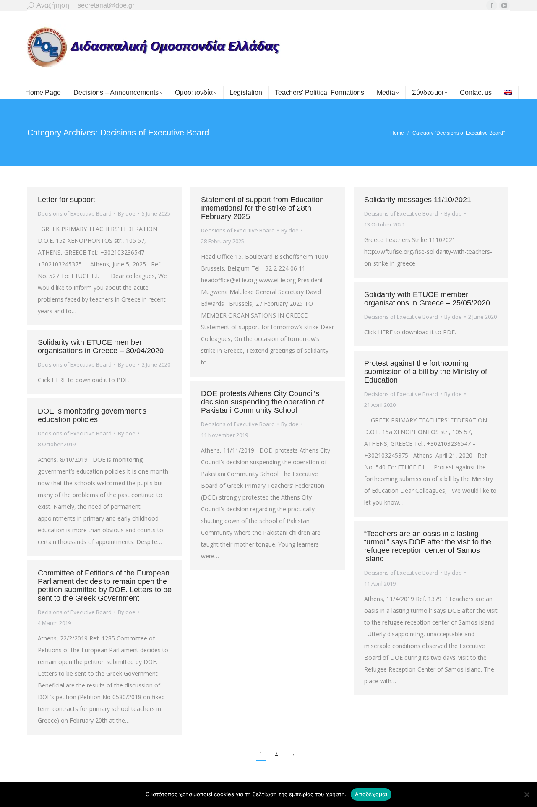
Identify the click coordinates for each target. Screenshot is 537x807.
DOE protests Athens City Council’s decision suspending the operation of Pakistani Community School (262, 401)
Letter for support (66, 199)
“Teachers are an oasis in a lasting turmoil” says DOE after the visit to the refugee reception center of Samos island (427, 546)
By (127, 213)
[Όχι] (526, 794)
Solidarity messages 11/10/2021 (417, 199)
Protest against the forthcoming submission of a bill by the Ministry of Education (425, 371)
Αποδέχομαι (371, 794)
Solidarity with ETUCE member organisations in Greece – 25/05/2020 (427, 298)
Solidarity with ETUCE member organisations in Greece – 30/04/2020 (101, 346)
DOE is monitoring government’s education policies (92, 415)
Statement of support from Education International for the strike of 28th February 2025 (262, 208)
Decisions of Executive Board (75, 213)
